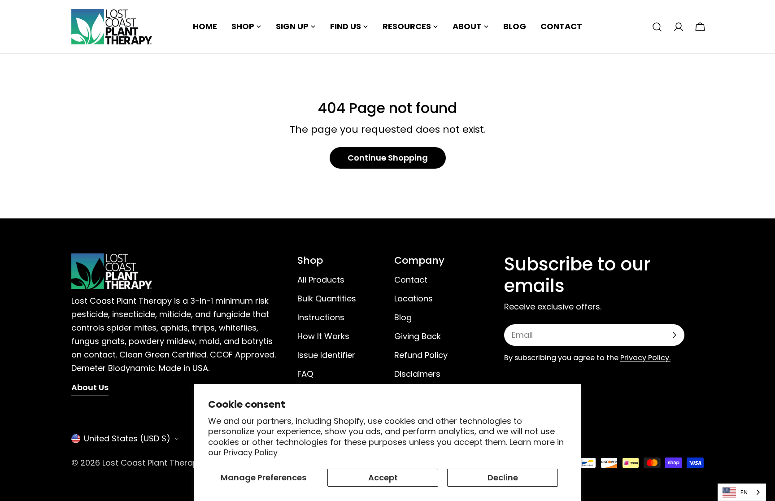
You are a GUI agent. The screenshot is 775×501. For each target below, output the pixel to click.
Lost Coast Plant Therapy (152, 462)
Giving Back (417, 336)
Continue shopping (388, 157)
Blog (403, 317)
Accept (383, 477)
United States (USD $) (127, 438)
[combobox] (742, 492)
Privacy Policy (251, 452)
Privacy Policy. (645, 358)
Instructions (320, 317)
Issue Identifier (326, 355)
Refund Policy (421, 355)
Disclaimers (417, 373)
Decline (503, 477)
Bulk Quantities (326, 298)
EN (744, 492)
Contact (410, 279)
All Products (320, 279)
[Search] (657, 27)
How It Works (323, 336)
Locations (413, 298)
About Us (90, 387)
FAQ (305, 373)
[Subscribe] (674, 335)
